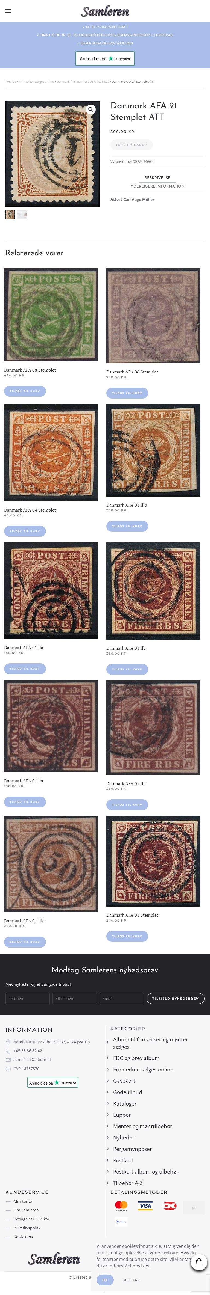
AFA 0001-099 (99, 81)
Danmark (63, 81)
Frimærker (80, 81)
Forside (10, 81)
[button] (8, 11)
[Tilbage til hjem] (105, 11)
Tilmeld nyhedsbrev (175, 998)
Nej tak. (132, 1280)
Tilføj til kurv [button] (25, 391)
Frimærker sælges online (36, 81)
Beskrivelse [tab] (157, 178)
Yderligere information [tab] (158, 187)
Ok (105, 1280)
